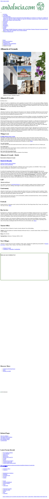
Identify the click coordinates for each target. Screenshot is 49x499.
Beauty (4, 30)
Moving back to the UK (8, 457)
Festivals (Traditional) (7, 482)
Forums (4, 491)
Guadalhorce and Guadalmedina (9, 43)
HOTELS (5, 14)
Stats (41, 496)
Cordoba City (45, 17)
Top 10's (5, 476)
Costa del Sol (5, 17)
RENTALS (5, 24)
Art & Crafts (25, 29)
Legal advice (18, 496)
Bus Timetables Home (5, 439)
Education (37, 29)
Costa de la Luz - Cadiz (36, 18)
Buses (4, 370)
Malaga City (29, 17)
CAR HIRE (5, 15)
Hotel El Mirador (6, 161)
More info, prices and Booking (7, 164)
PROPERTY (5, 25)
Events (4, 480)
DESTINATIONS (6, 16)
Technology (14, 30)
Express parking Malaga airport (9, 463)
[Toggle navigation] (1, 12)
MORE (4, 28)
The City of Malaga (4, 435)
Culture (7, 30)
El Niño (4, 458)
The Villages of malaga (5, 438)
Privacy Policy (24, 496)
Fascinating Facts (6, 475)
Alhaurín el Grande (7, 248)
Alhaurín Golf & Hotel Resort (9, 368)
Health (46, 29)
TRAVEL (5, 23)
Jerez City (11, 18)
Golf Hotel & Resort (15, 184)
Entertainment (6, 29)
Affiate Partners (37, 496)
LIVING (5, 27)
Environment (42, 29)
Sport (10, 30)
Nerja (22, 17)
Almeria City (5, 18)
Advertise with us (6, 468)
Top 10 (18, 30)
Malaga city (5, 455)
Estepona (14, 17)
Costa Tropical (15, 20)
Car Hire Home (4, 440)
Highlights (5, 474)
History (29, 29)
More (19, 20)
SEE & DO (5, 21)
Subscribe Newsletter (7, 488)
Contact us (5, 469)
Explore (4, 477)
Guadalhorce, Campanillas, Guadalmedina (11, 249)
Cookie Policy (30, 496)
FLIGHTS (5, 22)
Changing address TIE (7, 461)
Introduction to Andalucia (8, 473)
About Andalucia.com (7, 496)
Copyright (14, 496)
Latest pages (5, 485)
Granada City (39, 17)
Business (33, 29)
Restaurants (15, 29)
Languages (5, 493)
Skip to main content (5, 1)
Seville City (34, 17)
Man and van (5, 456)
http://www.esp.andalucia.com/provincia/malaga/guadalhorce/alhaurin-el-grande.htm (17, 465)
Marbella (10, 17)
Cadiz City (15, 18)
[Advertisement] (24, 36)
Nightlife (11, 29)
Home (4, 40)
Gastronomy (20, 29)
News (4, 484)
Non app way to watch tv (8, 460)
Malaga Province (6, 42)
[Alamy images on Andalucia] (5, 466)
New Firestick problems (8, 452)
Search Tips (44, 496)
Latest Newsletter (6, 489)
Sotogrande (18, 17)
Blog (4, 492)
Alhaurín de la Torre (7, 44)
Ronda (25, 17)
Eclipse (4, 459)
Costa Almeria (9, 20)
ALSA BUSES (6, 453)
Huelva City (19, 18)
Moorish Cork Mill (7, 371)
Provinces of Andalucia (7, 41)
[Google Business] (7, 466)
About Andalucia (23, 30)
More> (31, 141)
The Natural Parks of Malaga (6, 437)
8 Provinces (29, 18)
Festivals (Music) (6, 483)
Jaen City (24, 18)
